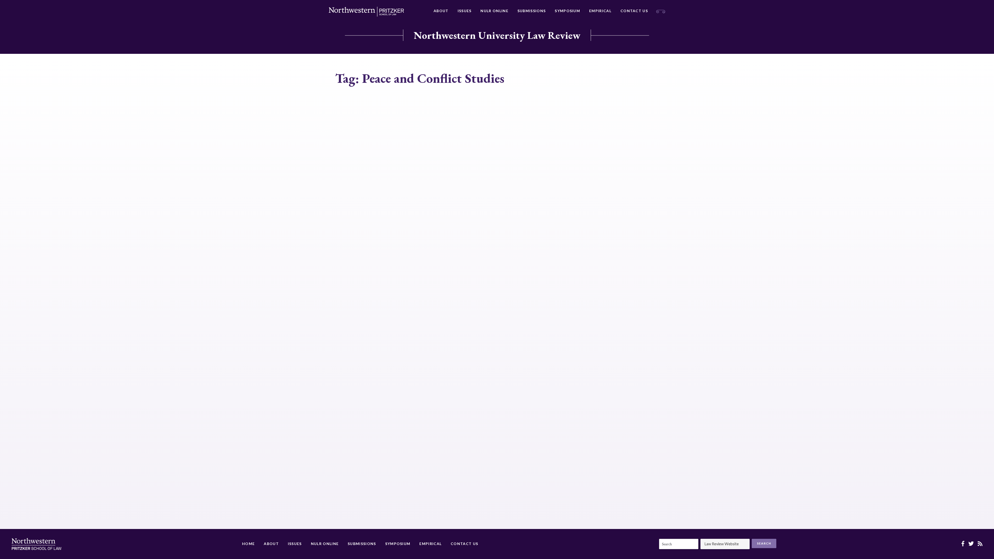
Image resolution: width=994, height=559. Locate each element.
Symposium (567, 11)
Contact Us (634, 11)
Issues (465, 11)
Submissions (531, 11)
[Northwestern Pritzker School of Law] (366, 11)
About (441, 11)
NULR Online (494, 11)
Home (248, 543)
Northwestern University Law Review (497, 35)
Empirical (600, 11)
